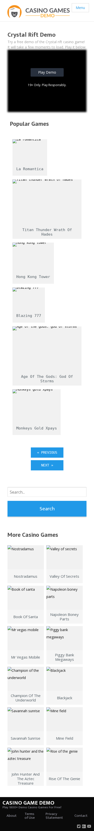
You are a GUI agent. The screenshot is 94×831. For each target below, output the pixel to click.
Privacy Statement (54, 816)
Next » (47, 465)
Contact (80, 816)
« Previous (47, 452)
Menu (80, 7)
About (12, 816)
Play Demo (47, 72)
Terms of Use (30, 816)
